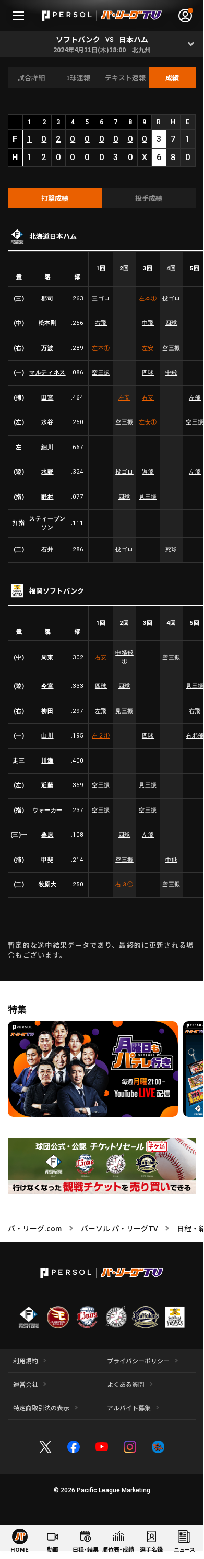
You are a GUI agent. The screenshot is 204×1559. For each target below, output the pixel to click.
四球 (171, 323)
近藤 (47, 785)
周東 (47, 657)
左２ (101, 735)
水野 (47, 471)
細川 (47, 447)
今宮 (47, 686)
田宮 (47, 397)
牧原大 (48, 884)
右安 (148, 397)
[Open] (190, 44)
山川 (47, 735)
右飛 (101, 323)
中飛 (148, 323)
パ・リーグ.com (35, 1228)
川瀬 (47, 760)
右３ (124, 884)
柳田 (47, 711)
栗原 (47, 834)
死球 (171, 549)
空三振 (171, 348)
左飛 (101, 711)
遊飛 (148, 471)
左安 (148, 348)
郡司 (47, 298)
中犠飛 (124, 657)
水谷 (47, 422)
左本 (148, 298)
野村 (47, 496)
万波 (47, 348)
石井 (47, 549)
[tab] (55, 198)
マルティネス (47, 372)
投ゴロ (171, 298)
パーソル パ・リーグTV (119, 1228)
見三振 (148, 496)
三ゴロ (101, 298)
